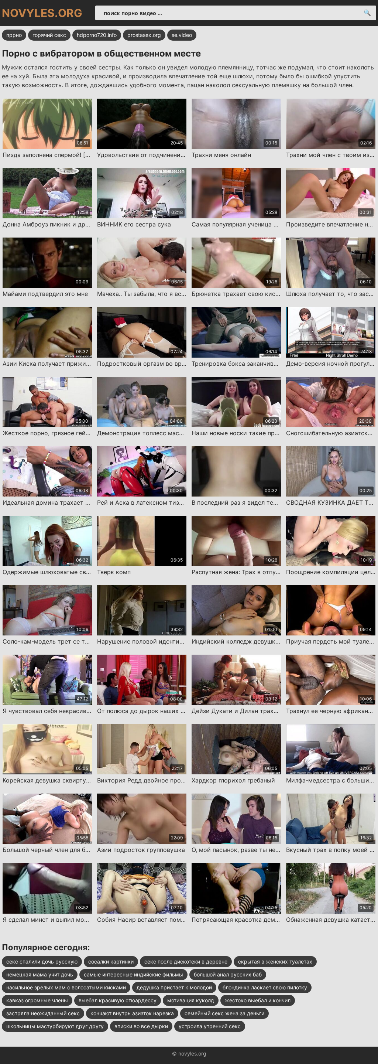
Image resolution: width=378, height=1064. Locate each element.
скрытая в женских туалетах (275, 961)
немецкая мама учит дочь (39, 974)
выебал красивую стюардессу (118, 1000)
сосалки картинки (111, 961)
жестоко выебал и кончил (258, 1000)
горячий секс (49, 35)
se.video (182, 35)
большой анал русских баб (228, 974)
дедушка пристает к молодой (174, 987)
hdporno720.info (97, 35)
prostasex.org (144, 35)
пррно (14, 35)
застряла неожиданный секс (43, 1013)
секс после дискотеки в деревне (185, 961)
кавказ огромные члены (37, 1000)
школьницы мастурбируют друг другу (55, 1026)
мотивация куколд (190, 1000)
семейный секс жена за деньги (224, 1013)
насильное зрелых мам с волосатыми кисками (66, 987)
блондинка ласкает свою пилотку (265, 987)
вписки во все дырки (141, 1026)
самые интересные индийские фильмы (133, 974)
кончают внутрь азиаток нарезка (132, 1013)
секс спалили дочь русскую (42, 961)
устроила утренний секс (210, 1026)
